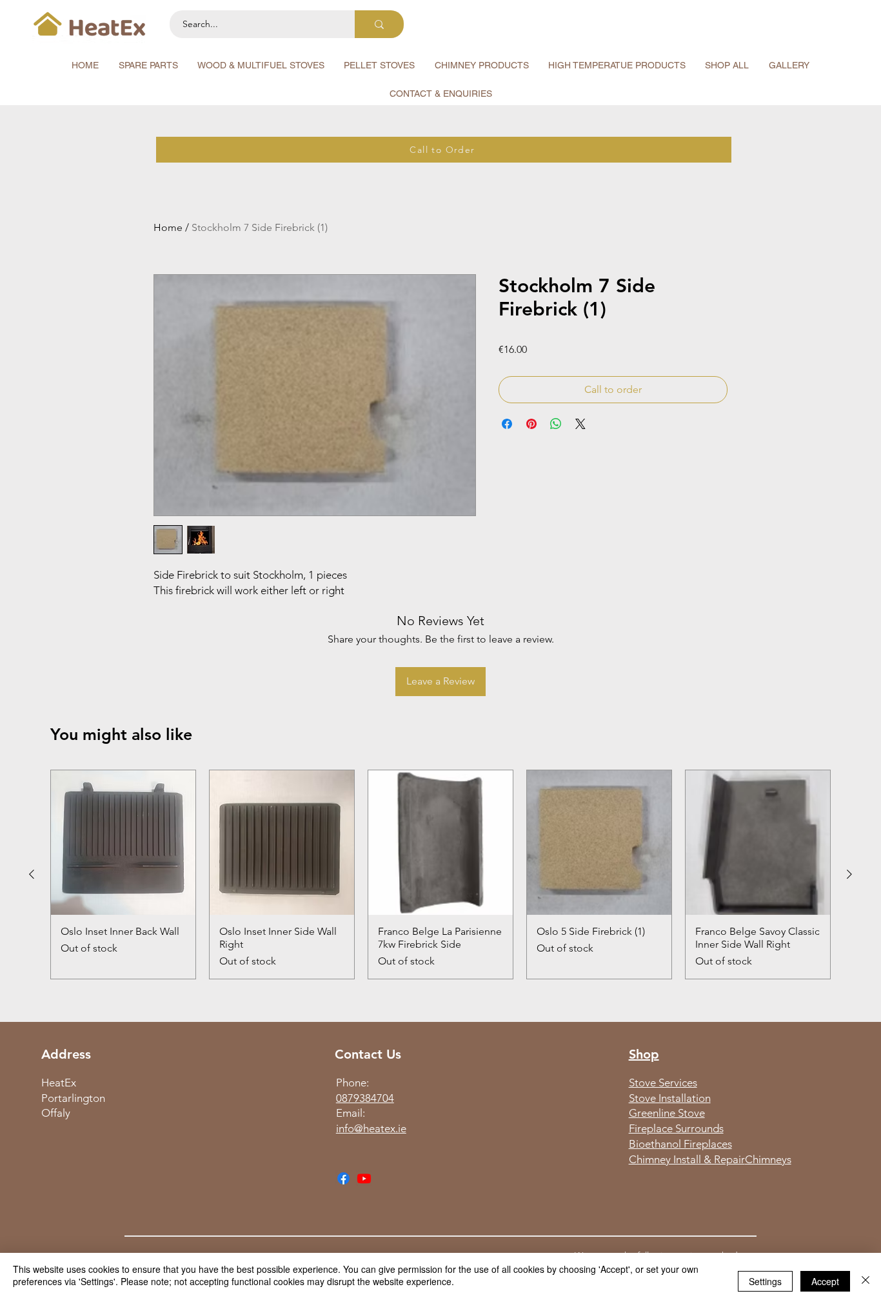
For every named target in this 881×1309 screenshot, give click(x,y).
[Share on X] (580, 424)
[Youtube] (364, 1178)
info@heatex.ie (371, 1128)
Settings (765, 1281)
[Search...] (379, 24)
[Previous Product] (31, 874)
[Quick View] (123, 842)
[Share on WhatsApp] (556, 424)
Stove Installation (670, 1098)
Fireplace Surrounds (676, 1128)
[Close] (865, 1281)
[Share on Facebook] (507, 424)
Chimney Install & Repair (687, 1159)
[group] (440, 874)
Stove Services (663, 1082)
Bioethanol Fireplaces (680, 1143)
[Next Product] (849, 874)
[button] (147, 65)
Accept (825, 1281)
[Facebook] (343, 1178)
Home (168, 227)
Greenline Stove (667, 1112)
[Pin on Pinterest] (531, 424)
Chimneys (768, 1159)
